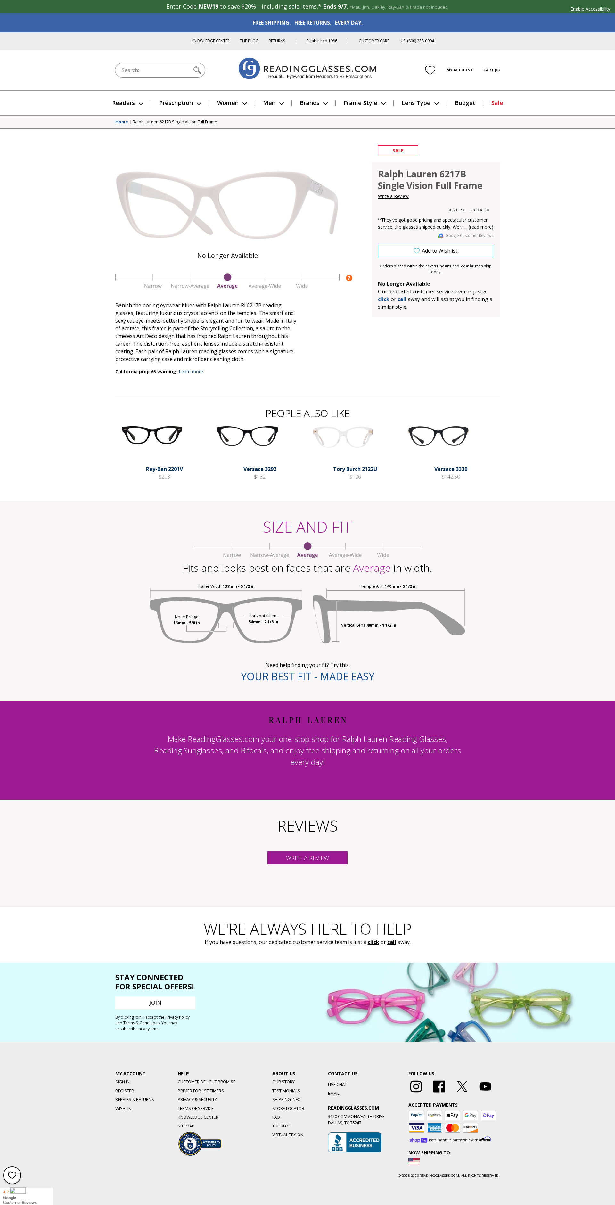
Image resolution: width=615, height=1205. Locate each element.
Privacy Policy (177, 1017)
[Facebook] (439, 1092)
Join (155, 1002)
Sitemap (186, 1126)
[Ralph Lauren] (469, 210)
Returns (277, 41)
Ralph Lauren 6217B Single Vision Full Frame (175, 122)
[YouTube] (485, 1092)
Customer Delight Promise (206, 1082)
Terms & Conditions (141, 1023)
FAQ (276, 1117)
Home (121, 122)
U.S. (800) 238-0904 (416, 41)
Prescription (176, 103)
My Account (460, 70)
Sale (497, 103)
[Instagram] (416, 1092)
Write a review (307, 858)
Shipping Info (286, 1099)
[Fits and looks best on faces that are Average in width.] (227, 287)
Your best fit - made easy (307, 676)
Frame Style (360, 103)
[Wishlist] (430, 70)
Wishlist (124, 1108)
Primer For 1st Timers (201, 1091)
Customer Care (374, 41)
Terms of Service (196, 1108)
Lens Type (416, 103)
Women (228, 103)
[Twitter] (462, 1092)
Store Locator (288, 1108)
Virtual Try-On (287, 1134)
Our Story (283, 1082)
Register (124, 1091)
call (402, 299)
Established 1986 (322, 41)
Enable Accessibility (590, 9)
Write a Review (393, 196)
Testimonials (286, 1091)
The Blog (249, 41)
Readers (123, 103)
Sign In (122, 1082)
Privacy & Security (197, 1099)
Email (333, 1093)
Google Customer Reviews (469, 235)
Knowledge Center (211, 41)
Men (269, 103)
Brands (309, 103)
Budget (465, 103)
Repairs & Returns (134, 1099)
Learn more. (191, 371)
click (373, 942)
